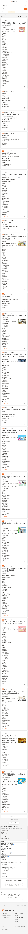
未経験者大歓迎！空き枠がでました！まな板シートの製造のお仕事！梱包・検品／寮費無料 (14, 24)
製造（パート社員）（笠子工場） (11, 114)
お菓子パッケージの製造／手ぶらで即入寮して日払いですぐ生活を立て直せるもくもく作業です (14, 623)
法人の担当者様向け (5, 917)
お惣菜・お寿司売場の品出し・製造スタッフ (14, 316)
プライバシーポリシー (19, 917)
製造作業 (4, 93)
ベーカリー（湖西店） (8, 222)
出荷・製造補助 (6, 296)
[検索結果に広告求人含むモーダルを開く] (4, 16)
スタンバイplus (4, 926)
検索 (26, 8)
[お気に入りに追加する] (24, 87)
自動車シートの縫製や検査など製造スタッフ (14, 174)
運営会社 (16, 919)
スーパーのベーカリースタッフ (10, 735)
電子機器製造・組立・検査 (9, 153)
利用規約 (16, 915)
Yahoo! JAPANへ (5, 929)
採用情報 (16, 921)
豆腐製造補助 (5, 135)
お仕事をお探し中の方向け (6, 915)
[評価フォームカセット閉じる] (26, 880)
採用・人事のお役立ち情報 (20, 926)
